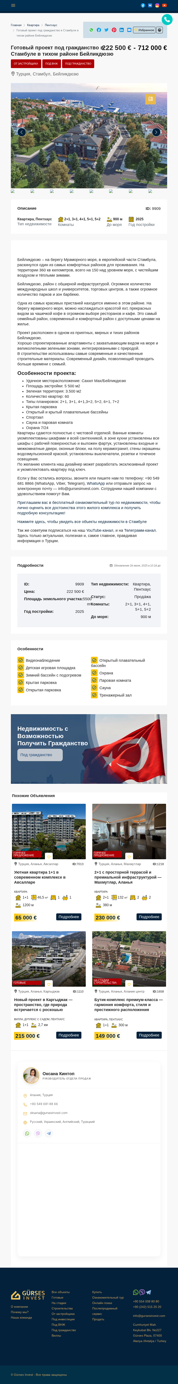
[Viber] (38, 1133)
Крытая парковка (41, 682)
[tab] (150, 99)
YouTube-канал (99, 530)
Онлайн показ (102, 1303)
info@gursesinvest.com (149, 1315)
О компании (19, 1306)
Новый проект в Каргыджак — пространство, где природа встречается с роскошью (43, 1005)
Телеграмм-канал (140, 530)
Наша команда (21, 1317)
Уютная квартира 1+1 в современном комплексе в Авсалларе (40, 877)
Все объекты (61, 1292)
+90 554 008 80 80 (146, 1301)
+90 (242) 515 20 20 (147, 1307)
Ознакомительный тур (108, 1297)
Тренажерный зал (115, 695)
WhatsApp (96, 483)
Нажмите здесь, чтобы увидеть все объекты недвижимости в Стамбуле (82, 522)
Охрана (106, 673)
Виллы (56, 1335)
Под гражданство (78, 63)
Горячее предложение (23, 854)
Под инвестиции (63, 1319)
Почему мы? (20, 1312)
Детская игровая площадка (50, 668)
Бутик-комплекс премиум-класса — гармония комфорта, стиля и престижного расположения (128, 1005)
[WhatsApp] (27, 1133)
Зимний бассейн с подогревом (53, 675)
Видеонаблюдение (43, 660)
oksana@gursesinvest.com (49, 1113)
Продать (98, 1319)
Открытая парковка (43, 690)
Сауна (105, 688)
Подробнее (69, 917)
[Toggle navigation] (13, 5)
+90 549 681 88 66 (44, 1104)
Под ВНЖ (51, 63)
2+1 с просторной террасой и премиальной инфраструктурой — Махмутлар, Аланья (128, 877)
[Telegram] (49, 1133)
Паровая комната (115, 680)
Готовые (19, 982)
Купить (97, 1292)
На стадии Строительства (105, 981)
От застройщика (26, 63)
